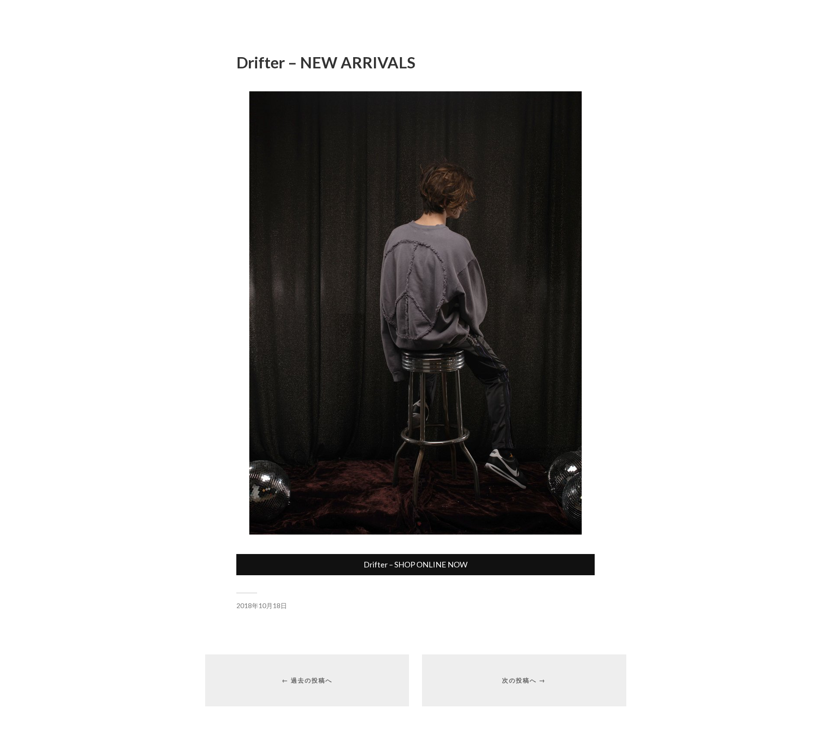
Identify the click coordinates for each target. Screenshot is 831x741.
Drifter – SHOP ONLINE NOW (415, 564)
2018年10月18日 (261, 605)
